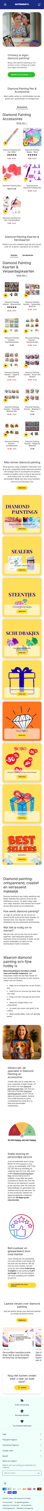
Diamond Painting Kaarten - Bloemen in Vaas (32, 409)
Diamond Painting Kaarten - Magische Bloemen (32, 443)
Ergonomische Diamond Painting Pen (32, 187)
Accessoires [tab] (22, 107)
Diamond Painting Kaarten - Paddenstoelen (32, 340)
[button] (38, 4)
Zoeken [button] (23, 1387)
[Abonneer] (38, 1473)
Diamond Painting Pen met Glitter (12, 151)
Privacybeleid (7, 1502)
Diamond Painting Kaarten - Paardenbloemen (12, 340)
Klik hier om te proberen (20, 75)
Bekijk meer (22, 1320)
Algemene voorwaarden (11, 1505)
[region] (22, 177)
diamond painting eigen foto (22, 481)
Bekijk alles (20, 123)
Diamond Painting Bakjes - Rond (32, 151)
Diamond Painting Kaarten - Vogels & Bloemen (11, 374)
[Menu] (5, 4)
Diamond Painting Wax (12, 186)
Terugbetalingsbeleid (21, 1502)
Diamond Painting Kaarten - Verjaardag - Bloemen (32, 304)
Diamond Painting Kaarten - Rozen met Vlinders (32, 374)
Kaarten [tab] (14, 255)
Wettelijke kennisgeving (25, 1508)
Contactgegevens (9, 1508)
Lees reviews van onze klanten (19, 1285)
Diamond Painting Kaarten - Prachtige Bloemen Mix (12, 409)
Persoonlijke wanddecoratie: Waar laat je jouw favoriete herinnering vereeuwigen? (17, 1355)
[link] (22, 555)
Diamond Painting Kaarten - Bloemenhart (12, 303)
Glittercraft (12, 1498)
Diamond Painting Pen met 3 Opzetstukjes (12, 219)
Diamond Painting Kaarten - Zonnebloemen (12, 443)
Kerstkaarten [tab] (27, 255)
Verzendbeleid (26, 1505)
